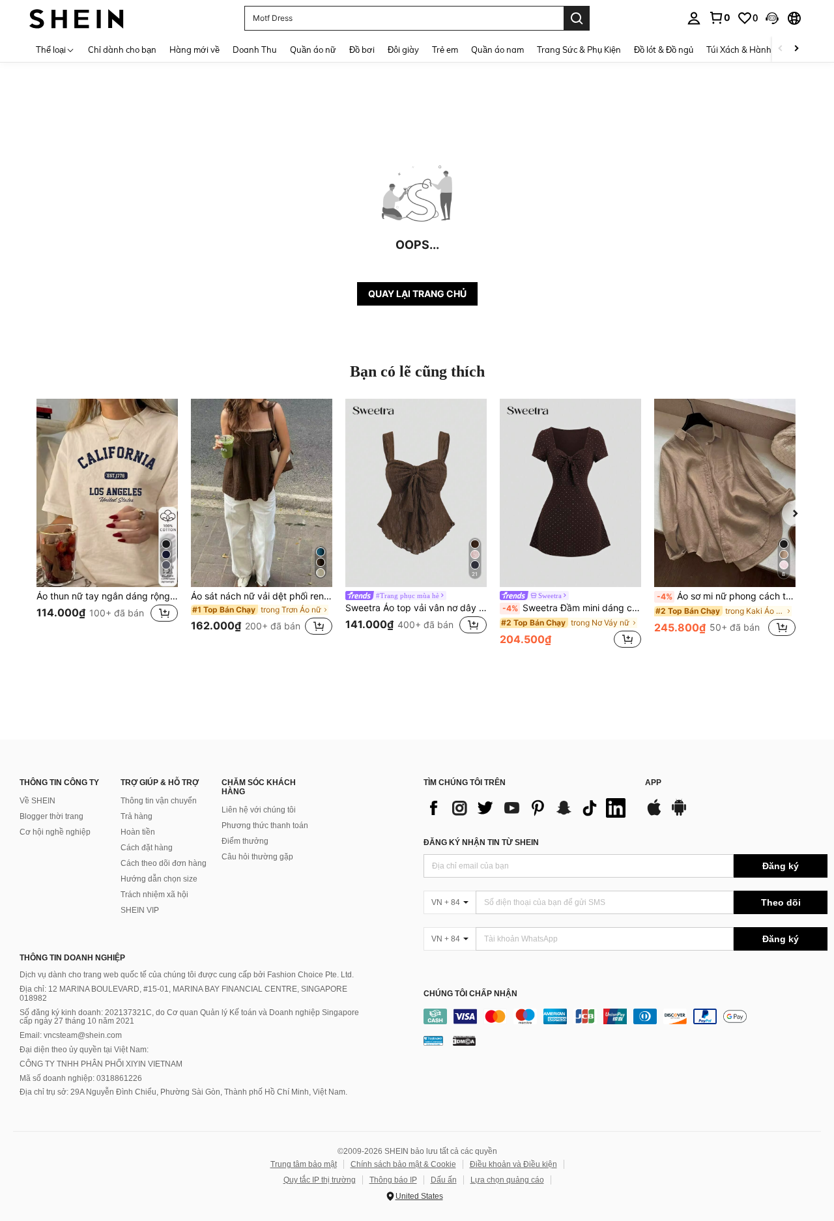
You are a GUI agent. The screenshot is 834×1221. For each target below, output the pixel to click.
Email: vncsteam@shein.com (71, 1035)
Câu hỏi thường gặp (257, 856)
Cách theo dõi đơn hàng (164, 863)
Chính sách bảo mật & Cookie (403, 1164)
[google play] (679, 813)
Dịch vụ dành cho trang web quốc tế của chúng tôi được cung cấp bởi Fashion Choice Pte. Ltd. (187, 974)
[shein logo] (76, 18)
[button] (772, 18)
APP (653, 783)
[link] (719, 17)
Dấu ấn (444, 1180)
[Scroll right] (796, 49)
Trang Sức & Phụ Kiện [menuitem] (579, 49)
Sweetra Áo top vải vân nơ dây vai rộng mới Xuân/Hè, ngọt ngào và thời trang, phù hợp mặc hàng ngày (416, 608)
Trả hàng (136, 816)
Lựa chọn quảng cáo (507, 1180)
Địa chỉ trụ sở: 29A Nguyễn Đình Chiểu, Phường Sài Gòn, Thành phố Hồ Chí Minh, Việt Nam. (183, 1092)
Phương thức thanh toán (265, 825)
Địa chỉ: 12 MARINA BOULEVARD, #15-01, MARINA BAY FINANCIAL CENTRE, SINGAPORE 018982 (183, 993)
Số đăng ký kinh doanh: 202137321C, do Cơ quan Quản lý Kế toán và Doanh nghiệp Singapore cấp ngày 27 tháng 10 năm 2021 (189, 1017)
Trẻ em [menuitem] (445, 49)
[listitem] (107, 525)
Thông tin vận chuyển (159, 800)
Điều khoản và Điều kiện (513, 1164)
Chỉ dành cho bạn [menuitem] (122, 49)
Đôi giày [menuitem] (403, 49)
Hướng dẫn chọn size (159, 878)
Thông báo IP (393, 1180)
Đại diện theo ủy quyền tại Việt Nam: (84, 1049)
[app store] (654, 813)
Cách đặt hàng (147, 847)
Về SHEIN (37, 800)
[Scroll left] (780, 49)
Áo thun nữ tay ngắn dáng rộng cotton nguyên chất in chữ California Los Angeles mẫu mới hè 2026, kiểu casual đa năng (107, 596)
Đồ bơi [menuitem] (362, 49)
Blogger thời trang (51, 816)
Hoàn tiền (138, 832)
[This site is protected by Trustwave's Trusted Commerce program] (433, 1039)
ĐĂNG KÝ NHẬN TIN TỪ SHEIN (481, 842)
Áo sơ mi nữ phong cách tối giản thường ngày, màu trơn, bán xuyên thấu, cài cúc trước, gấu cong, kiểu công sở (726, 596)
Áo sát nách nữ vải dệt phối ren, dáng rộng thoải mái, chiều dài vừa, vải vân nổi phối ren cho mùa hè (261, 596)
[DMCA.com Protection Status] (464, 1039)
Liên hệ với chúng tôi (259, 809)
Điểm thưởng (245, 841)
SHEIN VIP (140, 910)
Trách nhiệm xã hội (154, 894)
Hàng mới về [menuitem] (194, 49)
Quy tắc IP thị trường (319, 1180)
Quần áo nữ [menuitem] (313, 49)
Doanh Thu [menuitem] (255, 49)
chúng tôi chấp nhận (470, 994)
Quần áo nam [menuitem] (497, 49)
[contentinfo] (625, 1016)
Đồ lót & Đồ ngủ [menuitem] (663, 49)
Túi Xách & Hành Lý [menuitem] (744, 49)
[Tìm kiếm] (577, 18)
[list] (528, 808)
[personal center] (694, 18)
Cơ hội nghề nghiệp (55, 832)
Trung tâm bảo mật (303, 1164)
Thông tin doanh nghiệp (72, 957)
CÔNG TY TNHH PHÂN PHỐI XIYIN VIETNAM (101, 1064)
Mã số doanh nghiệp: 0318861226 (81, 1078)
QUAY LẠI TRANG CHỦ (417, 293)
